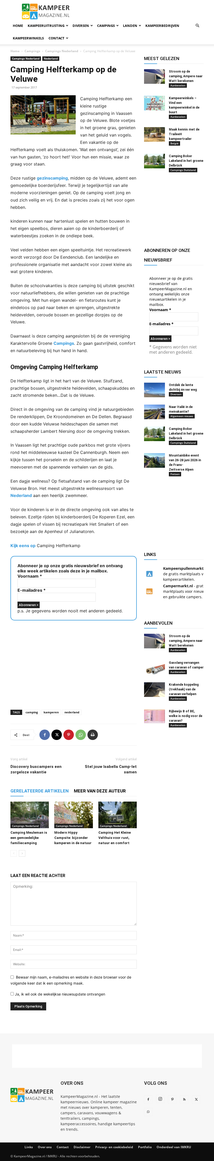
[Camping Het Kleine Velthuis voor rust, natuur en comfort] (117, 815)
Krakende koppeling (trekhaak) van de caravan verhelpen (184, 689)
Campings (106, 25)
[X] (56, 735)
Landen (130, 25)
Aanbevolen (177, 85)
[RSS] (184, 1099)
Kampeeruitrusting (46, 25)
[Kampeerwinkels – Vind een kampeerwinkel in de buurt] (154, 103)
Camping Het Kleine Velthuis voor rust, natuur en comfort (114, 838)
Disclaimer (82, 1147)
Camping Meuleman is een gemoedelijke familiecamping (28, 838)
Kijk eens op (22, 545)
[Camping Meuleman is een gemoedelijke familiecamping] (29, 815)
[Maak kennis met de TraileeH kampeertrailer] (154, 134)
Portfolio (145, 1147)
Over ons (45, 1147)
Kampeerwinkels (28, 38)
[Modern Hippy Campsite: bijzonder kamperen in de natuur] (73, 815)
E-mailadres (31, 590)
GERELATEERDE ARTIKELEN (39, 790)
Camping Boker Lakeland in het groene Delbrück (186, 160)
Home (18, 25)
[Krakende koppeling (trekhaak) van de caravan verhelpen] (154, 689)
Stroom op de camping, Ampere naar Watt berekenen (186, 76)
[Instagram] (160, 1099)
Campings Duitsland (183, 170)
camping (32, 712)
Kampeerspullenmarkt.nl (185, 568)
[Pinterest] (68, 735)
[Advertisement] (73, 663)
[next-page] (22, 853)
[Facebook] (44, 735)
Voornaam (29, 576)
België (174, 143)
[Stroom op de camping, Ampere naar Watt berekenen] (154, 76)
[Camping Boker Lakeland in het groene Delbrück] (154, 161)
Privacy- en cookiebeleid (114, 1147)
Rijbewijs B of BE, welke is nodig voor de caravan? (185, 715)
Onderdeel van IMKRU (174, 1147)
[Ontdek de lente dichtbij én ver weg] (154, 390)
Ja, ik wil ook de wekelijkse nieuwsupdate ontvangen (59, 994)
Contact (56, 38)
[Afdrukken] (92, 735)
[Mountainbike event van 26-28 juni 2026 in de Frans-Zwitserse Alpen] (154, 460)
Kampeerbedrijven (162, 25)
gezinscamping (52, 178)
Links (29, 1147)
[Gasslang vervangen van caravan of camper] (154, 667)
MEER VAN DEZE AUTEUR (100, 790)
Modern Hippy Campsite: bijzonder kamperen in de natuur (73, 838)
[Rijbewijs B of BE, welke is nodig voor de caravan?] (154, 716)
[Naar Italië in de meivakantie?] (154, 412)
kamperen (51, 712)
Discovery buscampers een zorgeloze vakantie (36, 769)
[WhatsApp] (80, 735)
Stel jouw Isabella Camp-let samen (111, 769)
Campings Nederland (61, 51)
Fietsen (175, 474)
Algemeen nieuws (181, 416)
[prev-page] (13, 853)
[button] (197, 25)
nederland (71, 712)
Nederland (51, 58)
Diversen (81, 25)
